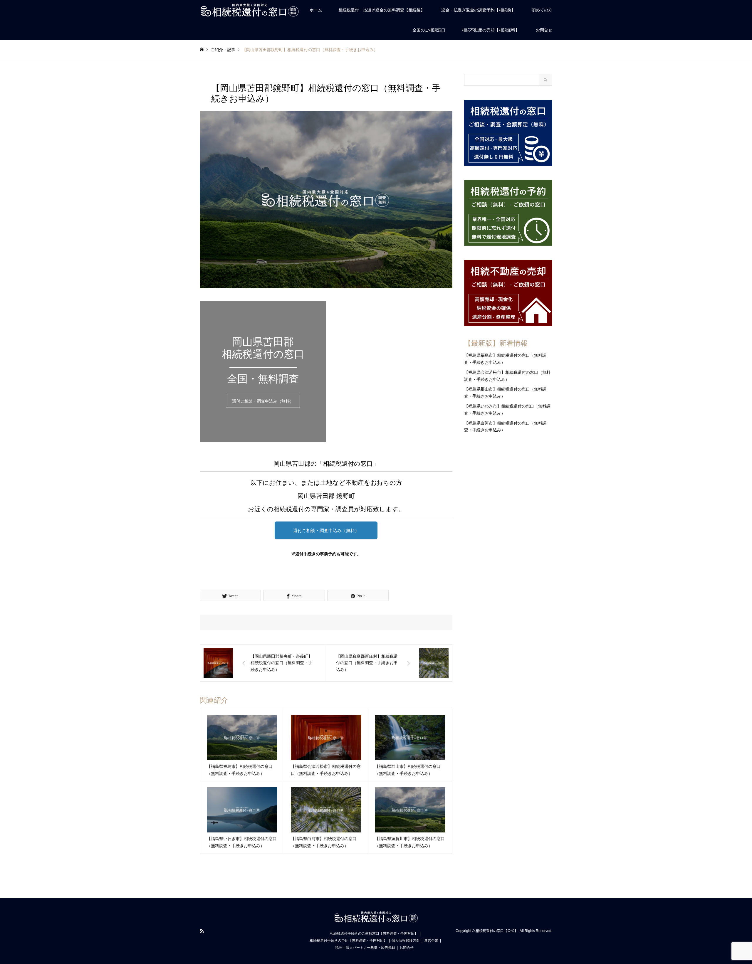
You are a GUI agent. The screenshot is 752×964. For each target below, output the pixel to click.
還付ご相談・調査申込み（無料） (263, 401)
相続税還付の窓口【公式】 (497, 931)
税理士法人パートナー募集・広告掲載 (365, 948)
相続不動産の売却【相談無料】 (490, 30)
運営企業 (431, 940)
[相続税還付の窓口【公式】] (250, 10)
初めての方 (542, 10)
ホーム (316, 10)
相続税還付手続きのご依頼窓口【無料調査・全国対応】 (374, 933)
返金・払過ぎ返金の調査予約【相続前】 (478, 10)
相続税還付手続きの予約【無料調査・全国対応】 (348, 940)
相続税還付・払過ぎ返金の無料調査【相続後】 (381, 10)
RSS (202, 931)
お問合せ (544, 30)
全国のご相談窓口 (428, 30)
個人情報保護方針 (406, 940)
